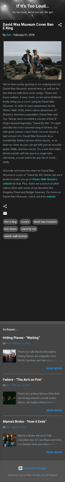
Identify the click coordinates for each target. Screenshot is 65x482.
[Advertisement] (32, 283)
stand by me (28, 229)
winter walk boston (16, 236)
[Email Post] (5, 214)
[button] (60, 25)
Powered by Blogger (35, 468)
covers (25, 221)
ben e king (10, 221)
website (50, 196)
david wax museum (45, 221)
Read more (54, 368)
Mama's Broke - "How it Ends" (24, 421)
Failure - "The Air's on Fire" (22, 379)
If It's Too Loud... (32, 6)
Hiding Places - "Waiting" (21, 338)
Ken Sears (11, 229)
